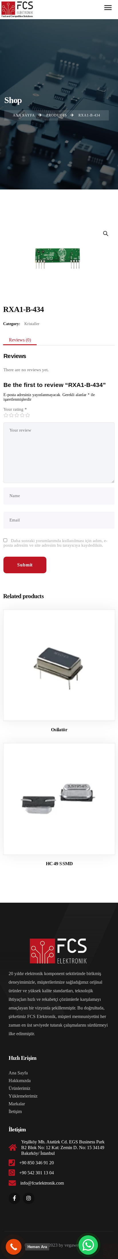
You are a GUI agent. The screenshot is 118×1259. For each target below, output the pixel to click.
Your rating (15, 409)
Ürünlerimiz (19, 1088)
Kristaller (32, 324)
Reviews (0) (20, 339)
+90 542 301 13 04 (36, 1172)
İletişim (15, 1111)
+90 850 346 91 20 (36, 1162)
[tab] (20, 340)
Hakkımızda (20, 1080)
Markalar (17, 1103)
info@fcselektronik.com (42, 1183)
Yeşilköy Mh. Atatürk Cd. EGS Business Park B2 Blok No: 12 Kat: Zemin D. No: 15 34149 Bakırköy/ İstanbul (63, 1147)
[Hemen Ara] (13, 1247)
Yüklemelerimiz (23, 1096)
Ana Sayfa (18, 1072)
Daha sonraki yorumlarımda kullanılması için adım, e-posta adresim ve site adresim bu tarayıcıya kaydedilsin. (55, 543)
